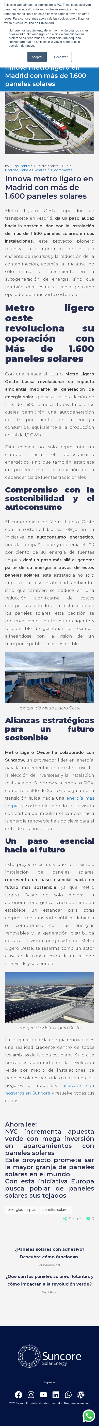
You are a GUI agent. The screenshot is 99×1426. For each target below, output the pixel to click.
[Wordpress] (80, 1394)
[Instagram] (31, 1394)
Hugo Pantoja (21, 166)
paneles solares (55, 1209)
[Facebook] (18, 1394)
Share (75, 1218)
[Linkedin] (55, 1394)
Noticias (11, 170)
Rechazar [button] (61, 57)
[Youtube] (43, 1394)
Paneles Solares (33, 170)
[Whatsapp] (68, 1394)
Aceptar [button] (37, 57)
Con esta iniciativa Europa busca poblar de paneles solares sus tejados (49, 1188)
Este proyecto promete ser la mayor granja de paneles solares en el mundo (49, 1167)
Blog (66, 1403)
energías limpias (22, 1209)
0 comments (61, 170)
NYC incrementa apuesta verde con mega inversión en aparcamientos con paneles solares (49, 1142)
